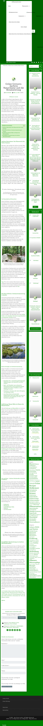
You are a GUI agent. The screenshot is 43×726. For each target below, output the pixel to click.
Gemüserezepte (33, 475)
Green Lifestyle (13, 623)
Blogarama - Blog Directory (30, 718)
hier (18, 286)
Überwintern (32, 577)
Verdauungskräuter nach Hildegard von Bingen (35, 201)
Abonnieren (21, 617)
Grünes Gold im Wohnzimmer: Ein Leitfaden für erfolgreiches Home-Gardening (35, 147)
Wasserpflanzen (32, 514)
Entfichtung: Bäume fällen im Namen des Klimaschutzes (11, 133)
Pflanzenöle (37, 564)
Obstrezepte (36, 504)
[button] (33, 31)
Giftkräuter (31, 480)
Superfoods (33, 513)
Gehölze (35, 543)
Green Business (12, 622)
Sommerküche (32, 509)
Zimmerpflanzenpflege (35, 575)
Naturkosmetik (33, 503)
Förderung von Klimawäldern (12, 408)
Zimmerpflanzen (34, 522)
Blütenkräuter (33, 535)
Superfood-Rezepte (33, 571)
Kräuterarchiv (35, 396)
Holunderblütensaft (35, 323)
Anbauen (32, 527)
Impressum (5, 707)
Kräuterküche (33, 496)
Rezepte (32, 566)
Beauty (35, 531)
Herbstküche (33, 490)
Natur (5, 627)
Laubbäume (37, 501)
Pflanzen (33, 560)
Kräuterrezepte (34, 498)
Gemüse (31, 474)
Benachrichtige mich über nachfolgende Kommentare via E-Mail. (10, 678)
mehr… (35, 454)
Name (3, 660)
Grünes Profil (6, 698)
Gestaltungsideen (32, 547)
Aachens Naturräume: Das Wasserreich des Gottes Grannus (13, 128)
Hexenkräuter (32, 491)
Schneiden (32, 569)
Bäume (37, 464)
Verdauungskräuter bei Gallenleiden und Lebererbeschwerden (35, 119)
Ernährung (33, 538)
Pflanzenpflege (34, 562)
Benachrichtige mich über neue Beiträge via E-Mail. (13, 683)
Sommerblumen (33, 570)
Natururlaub (16, 627)
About (9, 6)
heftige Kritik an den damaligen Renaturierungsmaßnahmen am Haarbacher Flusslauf (13, 316)
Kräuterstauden (34, 500)
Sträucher (38, 511)
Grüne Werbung (6, 701)
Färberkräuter (32, 470)
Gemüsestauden (33, 477)
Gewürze (38, 548)
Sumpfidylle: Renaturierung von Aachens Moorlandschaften (11, 136)
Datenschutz (5, 710)
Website (3, 670)
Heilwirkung (34, 551)
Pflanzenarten (35, 506)
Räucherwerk (32, 567)
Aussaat (31, 531)
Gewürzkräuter (33, 478)
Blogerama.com (18, 718)
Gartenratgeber (36, 541)
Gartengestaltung (33, 472)
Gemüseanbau (31, 544)
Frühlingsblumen (32, 540)
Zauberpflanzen (33, 574)
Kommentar (4, 643)
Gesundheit (32, 548)
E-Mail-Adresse (5, 665)
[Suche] (40, 66)
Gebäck (31, 543)
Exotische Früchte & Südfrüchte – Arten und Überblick (35, 93)
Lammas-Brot (35, 233)
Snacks (37, 569)
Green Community (32, 481)
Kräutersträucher (32, 501)
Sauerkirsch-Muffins (35, 255)
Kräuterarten (32, 495)
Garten (38, 470)
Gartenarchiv (35, 419)
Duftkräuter (32, 465)
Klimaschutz (13, 626)
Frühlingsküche (32, 468)
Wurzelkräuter (32, 573)
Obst (39, 503)
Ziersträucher (32, 520)
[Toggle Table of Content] (23, 126)
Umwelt (39, 571)
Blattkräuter (32, 534)
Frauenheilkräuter (33, 467)
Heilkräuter (34, 488)
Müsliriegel (35, 301)
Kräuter (32, 493)
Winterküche (33, 517)
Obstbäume (31, 504)
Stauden (32, 511)
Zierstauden (32, 519)
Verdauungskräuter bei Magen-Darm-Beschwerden (35, 174)
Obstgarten (31, 558)
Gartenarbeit (32, 471)
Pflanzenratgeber (32, 564)
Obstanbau (39, 557)
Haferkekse (35, 278)
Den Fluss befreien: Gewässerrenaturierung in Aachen (12, 131)
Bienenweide (32, 532)
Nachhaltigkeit (20, 626)
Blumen (32, 464)
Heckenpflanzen (32, 549)
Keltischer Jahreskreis (34, 553)
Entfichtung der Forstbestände (8, 448)
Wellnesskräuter (34, 515)
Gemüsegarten (33, 545)
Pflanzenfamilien (33, 508)
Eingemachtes (31, 536)
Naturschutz (9, 627)
